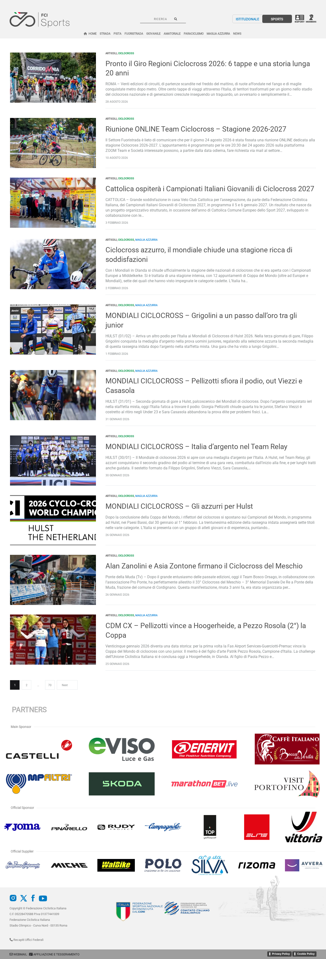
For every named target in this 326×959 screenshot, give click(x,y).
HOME (93, 33)
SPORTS (277, 19)
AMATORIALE (172, 33)
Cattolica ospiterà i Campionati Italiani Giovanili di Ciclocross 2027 (209, 189)
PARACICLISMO (194, 33)
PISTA (117, 33)
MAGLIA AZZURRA (218, 33)
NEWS (237, 33)
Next (65, 685)
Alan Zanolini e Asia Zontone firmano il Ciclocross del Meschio (204, 566)
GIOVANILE (153, 33)
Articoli (111, 53)
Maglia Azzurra (146, 239)
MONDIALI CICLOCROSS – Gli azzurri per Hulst (179, 506)
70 (50, 685)
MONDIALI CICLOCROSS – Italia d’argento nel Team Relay (196, 446)
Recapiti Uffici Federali (28, 940)
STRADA (105, 33)
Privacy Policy (281, 953)
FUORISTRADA (134, 33)
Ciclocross (126, 53)
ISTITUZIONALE (247, 19)
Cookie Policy (306, 953)
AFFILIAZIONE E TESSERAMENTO (56, 954)
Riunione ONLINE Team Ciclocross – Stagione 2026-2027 (195, 129)
